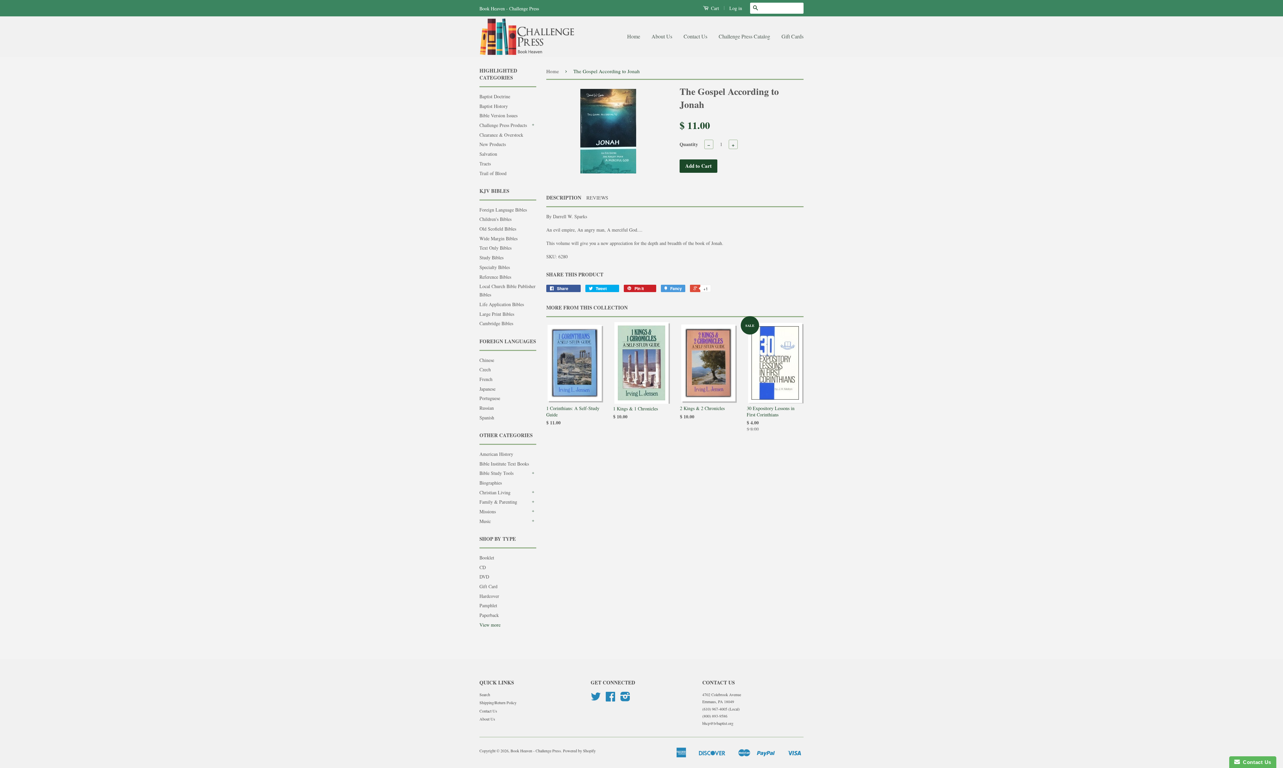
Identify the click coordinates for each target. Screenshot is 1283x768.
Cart (714, 8)
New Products (492, 144)
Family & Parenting (498, 502)
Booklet (486, 557)
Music (485, 521)
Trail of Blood (493, 173)
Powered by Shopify (579, 750)
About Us (662, 36)
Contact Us (695, 36)
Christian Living (495, 492)
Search (484, 694)
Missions (487, 511)
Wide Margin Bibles (498, 238)
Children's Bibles (495, 219)
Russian (486, 408)
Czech (485, 369)
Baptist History (493, 106)
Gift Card (488, 586)
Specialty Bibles (494, 267)
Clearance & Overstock (501, 135)
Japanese (487, 389)
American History (496, 454)
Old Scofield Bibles (497, 229)
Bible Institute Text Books (504, 464)
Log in (735, 8)
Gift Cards (792, 36)
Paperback (489, 615)
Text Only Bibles (495, 248)
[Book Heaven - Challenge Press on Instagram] (625, 698)
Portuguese (489, 398)
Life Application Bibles (501, 304)
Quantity (689, 144)
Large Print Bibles (496, 314)
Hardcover (489, 596)
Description (563, 197)
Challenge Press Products (503, 125)
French (485, 379)
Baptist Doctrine (494, 96)
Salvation (488, 154)
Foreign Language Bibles (503, 210)
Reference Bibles (495, 277)
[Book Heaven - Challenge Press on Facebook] (610, 698)
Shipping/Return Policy (498, 702)
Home (633, 36)
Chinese (486, 360)
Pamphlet (488, 605)
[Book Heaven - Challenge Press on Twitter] (596, 698)
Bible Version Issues (498, 115)
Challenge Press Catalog (744, 36)
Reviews (597, 197)
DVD (484, 576)
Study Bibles (491, 257)
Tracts (485, 163)
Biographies (490, 483)
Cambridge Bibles (496, 323)
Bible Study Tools (496, 473)
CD (482, 567)
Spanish (486, 417)
